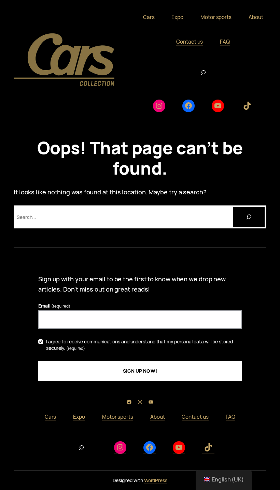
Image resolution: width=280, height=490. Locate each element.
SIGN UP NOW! (140, 371)
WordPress (155, 480)
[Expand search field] (203, 73)
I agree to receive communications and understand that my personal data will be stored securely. (139, 344)
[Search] (249, 217)
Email (54, 305)
